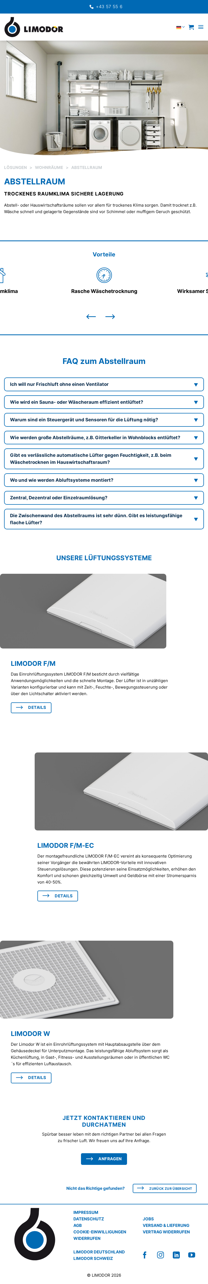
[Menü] (201, 27)
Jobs (148, 1218)
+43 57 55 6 (109, 6)
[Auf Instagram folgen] (165, 1255)
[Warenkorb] (191, 27)
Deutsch (168, 27)
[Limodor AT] (34, 27)
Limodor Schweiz (93, 1258)
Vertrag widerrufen (166, 1231)
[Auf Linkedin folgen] (180, 1255)
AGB (77, 1225)
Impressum (85, 1212)
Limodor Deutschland (99, 1251)
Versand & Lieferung (166, 1225)
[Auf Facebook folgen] (149, 1255)
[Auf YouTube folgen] (196, 1255)
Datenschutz (88, 1218)
